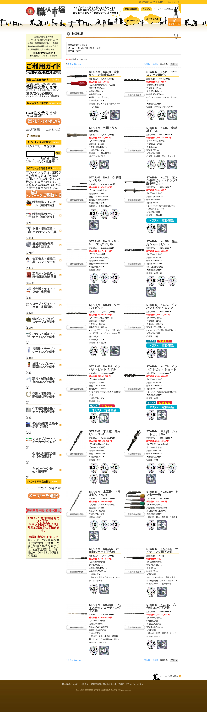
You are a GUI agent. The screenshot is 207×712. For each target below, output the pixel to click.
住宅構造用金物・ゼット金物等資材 (44, 410)
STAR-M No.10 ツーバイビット (104, 306)
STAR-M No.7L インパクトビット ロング (161, 306)
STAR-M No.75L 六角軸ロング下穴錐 (161, 606)
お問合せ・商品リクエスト (169, 2)
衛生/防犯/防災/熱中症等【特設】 (45, 425)
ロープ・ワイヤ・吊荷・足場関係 (44, 305)
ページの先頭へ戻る (169, 676)
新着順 (155, 64)
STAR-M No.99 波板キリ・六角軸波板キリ (104, 73)
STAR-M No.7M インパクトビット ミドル (104, 368)
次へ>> (77, 64)
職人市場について (147, 2)
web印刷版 (33, 129)
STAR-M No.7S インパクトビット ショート (161, 368)
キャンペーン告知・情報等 (42, 470)
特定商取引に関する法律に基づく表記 (107, 684)
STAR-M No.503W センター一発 (162, 493)
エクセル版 (53, 129)
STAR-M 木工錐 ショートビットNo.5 (162, 433)
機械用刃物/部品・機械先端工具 (44, 245)
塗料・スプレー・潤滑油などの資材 (44, 365)
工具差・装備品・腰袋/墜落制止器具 (44, 275)
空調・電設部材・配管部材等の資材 (44, 395)
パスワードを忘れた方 (163, 9)
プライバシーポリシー (135, 684)
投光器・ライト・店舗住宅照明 (44, 290)
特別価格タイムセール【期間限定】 (44, 203)
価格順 (147, 64)
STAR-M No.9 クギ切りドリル (105, 179)
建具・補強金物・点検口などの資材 (44, 380)
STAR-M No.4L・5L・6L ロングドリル (104, 243)
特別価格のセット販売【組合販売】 (44, 215)
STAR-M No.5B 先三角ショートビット (162, 243)
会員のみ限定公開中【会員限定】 (44, 455)
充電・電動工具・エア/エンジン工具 (44, 230)
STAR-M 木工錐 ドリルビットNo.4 (104, 493)
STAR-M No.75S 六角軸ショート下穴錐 (104, 550)
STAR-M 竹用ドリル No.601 (104, 129)
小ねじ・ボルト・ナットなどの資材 (44, 335)
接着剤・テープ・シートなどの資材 (44, 350)
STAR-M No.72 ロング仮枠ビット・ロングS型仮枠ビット (161, 180)
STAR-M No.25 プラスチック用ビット (161, 73)
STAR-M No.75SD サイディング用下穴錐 (162, 550)
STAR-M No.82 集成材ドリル (161, 129)
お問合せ (84, 684)
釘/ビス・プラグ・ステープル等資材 (44, 320)
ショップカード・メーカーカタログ (44, 440)
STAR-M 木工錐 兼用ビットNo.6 (104, 433)
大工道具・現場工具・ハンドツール (44, 260)
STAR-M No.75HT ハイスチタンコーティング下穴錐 (105, 607)
